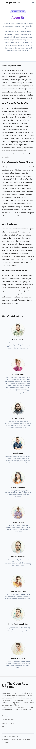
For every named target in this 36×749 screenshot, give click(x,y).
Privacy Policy (5, 739)
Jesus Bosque (18, 453)
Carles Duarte (18, 418)
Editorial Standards (8, 720)
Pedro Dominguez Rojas (18, 624)
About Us (5, 716)
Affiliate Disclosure (8, 723)
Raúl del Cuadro (18, 340)
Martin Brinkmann (17, 557)
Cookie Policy (26, 739)
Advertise (5, 727)
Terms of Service (16, 739)
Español (7, 742)
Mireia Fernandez (18, 487)
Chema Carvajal (18, 522)
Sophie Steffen (18, 374)
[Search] (33, 2)
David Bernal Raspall (18, 591)
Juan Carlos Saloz (18, 658)
